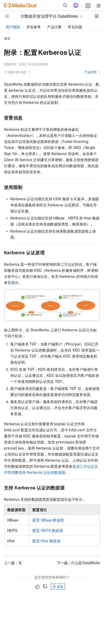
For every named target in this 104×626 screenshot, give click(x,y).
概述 (15, 282)
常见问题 (75, 27)
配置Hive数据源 (46, 540)
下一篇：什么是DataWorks (78, 562)
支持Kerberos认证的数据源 (42, 472)
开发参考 (34, 27)
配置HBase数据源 (48, 519)
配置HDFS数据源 (48, 530)
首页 (7, 38)
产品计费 (54, 27)
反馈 (60, 586)
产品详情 (91, 72)
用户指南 (13, 27)
